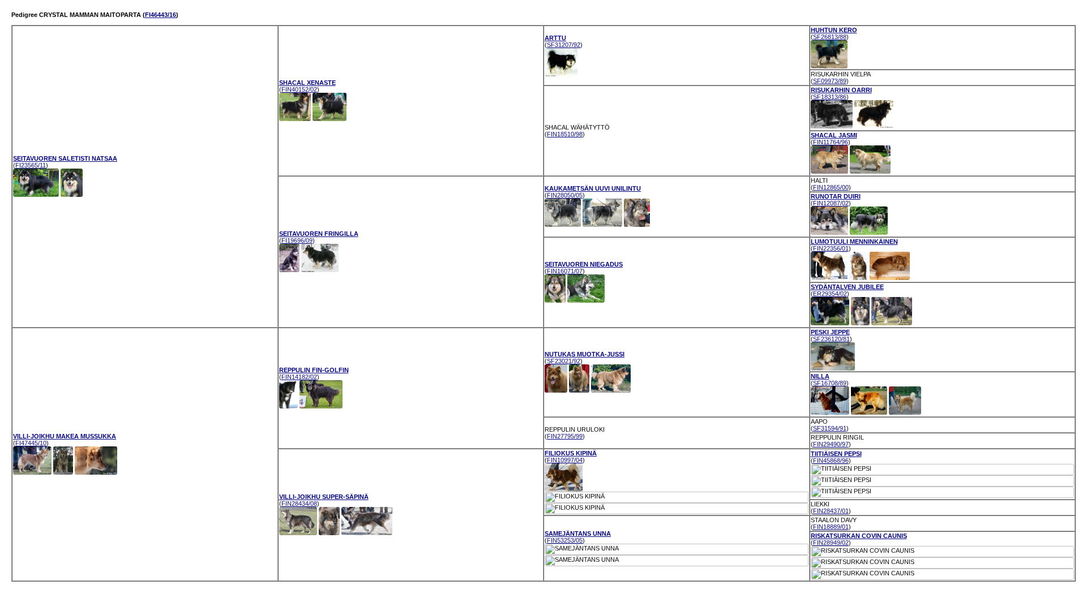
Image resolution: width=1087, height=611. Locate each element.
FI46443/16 (160, 14)
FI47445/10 (30, 443)
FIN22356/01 (831, 248)
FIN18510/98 (565, 134)
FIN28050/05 (565, 195)
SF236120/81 (831, 338)
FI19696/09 (297, 240)
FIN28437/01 (831, 510)
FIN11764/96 (830, 142)
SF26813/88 (829, 36)
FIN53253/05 (565, 540)
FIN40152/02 (299, 89)
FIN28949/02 (831, 542)
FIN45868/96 (831, 460)
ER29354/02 (830, 293)
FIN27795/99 (565, 436)
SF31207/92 (563, 44)
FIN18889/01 (831, 526)
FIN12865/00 (831, 187)
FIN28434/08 (299, 503)
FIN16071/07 (565, 271)
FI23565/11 (30, 165)
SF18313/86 (829, 96)
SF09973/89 (829, 81)
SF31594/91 (829, 428)
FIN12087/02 (831, 203)
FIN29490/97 (831, 444)
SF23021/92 (563, 361)
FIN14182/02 (299, 376)
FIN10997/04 (565, 460)
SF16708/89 (829, 383)
